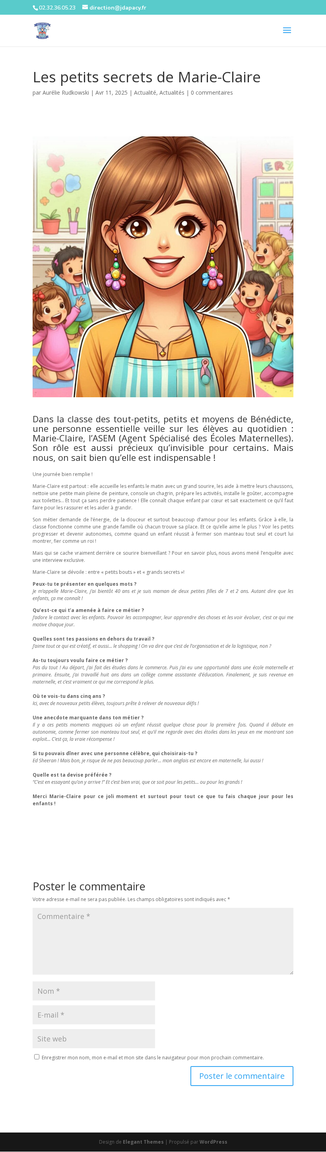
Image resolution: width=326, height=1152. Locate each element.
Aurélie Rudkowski (66, 92)
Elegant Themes (143, 1141)
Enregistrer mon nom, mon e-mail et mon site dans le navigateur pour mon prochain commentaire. (153, 1057)
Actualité (145, 92)
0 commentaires (212, 92)
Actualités (171, 92)
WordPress (213, 1141)
